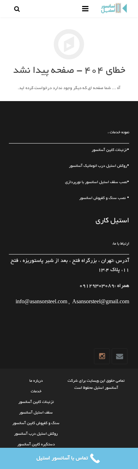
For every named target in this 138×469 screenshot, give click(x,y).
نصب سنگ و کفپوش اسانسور (102, 198)
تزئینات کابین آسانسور (109, 150)
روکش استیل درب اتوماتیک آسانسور (98, 166)
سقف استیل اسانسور (101, 182)
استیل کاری (112, 221)
